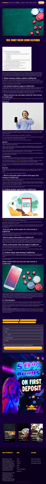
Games (18, 465)
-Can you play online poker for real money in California (16, 62)
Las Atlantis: (10, 57)
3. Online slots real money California (11, 66)
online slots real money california (10, 322)
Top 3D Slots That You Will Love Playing (35, 437)
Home (9, 2)
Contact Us (34, 2)
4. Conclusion (7, 69)
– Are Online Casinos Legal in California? (13, 52)
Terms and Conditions (21, 469)
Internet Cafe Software (36, 459)
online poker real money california (28, 320)
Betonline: (9, 55)
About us (13, 2)
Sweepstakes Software (36, 463)
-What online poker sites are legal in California (14, 65)
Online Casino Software (36, 461)
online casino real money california (11, 320)
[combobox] (6, 334)
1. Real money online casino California (12, 51)
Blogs (31, 2)
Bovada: (9, 58)
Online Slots (35, 433)
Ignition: (8, 56)
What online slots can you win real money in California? (16, 68)
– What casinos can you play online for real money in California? (17, 53)
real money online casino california (27, 322)
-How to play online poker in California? (13, 64)
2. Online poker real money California (12, 61)
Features (18, 463)
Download (41, 2)
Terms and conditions (23, 345)
